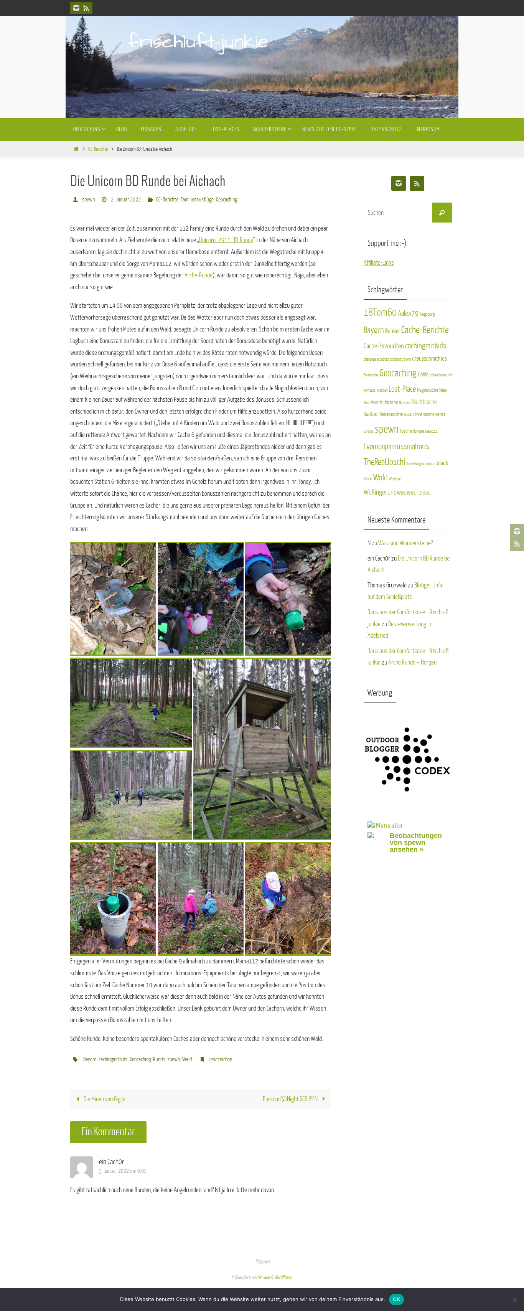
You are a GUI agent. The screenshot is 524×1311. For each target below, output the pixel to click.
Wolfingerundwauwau (390, 492)
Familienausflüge (197, 199)
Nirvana (263, 1277)
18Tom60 (380, 312)
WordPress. (283, 1277)
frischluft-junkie (198, 42)
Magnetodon (427, 390)
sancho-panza (434, 414)
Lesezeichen (220, 1059)
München (404, 403)
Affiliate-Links (379, 262)
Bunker (392, 331)
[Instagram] (76, 8)
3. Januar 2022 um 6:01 (123, 1171)
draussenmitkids (429, 358)
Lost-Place (402, 389)
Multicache (389, 402)
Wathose (394, 479)
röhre (417, 414)
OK (396, 1299)
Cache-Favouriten (384, 346)
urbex (430, 464)
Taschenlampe (412, 431)
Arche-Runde (199, 275)
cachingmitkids (113, 1059)
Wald (187, 1059)
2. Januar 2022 (126, 199)
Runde (159, 1059)
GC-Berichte (98, 149)
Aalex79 (408, 313)
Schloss (369, 431)
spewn (88, 199)
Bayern (89, 1059)
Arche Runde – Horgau (412, 662)
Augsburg (427, 314)
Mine (366, 403)
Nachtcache (424, 402)
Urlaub (441, 463)
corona (406, 359)
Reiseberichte (391, 414)
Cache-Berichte (425, 330)
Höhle (423, 374)
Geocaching (226, 199)
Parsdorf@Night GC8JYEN (291, 1099)
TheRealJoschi (384, 462)
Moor (375, 402)
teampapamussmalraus (396, 446)
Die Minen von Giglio (103, 1099)
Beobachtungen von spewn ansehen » (416, 842)
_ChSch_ (424, 493)
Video (368, 479)
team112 (431, 431)
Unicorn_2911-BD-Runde (226, 240)
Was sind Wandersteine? (405, 543)
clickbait (395, 359)
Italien (434, 375)
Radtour (371, 414)
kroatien (382, 390)
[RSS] (86, 8)
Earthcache (371, 375)
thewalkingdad (415, 464)
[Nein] (514, 1299)
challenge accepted (376, 359)
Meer (443, 390)
